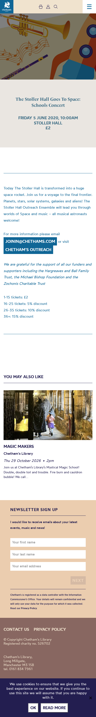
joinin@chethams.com (30, 241)
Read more (54, 707)
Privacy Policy (29, 608)
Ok (33, 707)
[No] (90, 698)
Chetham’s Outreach (28, 249)
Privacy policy (50, 629)
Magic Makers (19, 446)
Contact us (16, 629)
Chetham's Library (6, 6)
